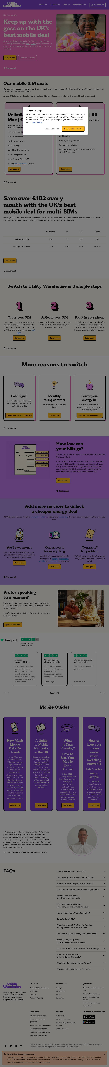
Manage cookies (52, 129)
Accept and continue (73, 129)
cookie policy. (37, 122)
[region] (55, 121)
